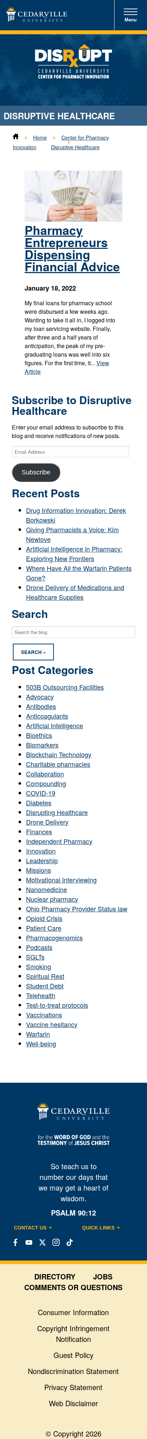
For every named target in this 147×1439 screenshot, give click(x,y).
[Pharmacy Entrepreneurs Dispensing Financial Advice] (73, 218)
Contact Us (30, 1228)
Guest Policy (73, 1355)
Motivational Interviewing (61, 879)
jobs (102, 1276)
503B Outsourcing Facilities (65, 686)
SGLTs (35, 956)
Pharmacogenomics (54, 937)
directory (54, 1276)
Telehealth (40, 995)
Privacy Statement (73, 1387)
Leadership (42, 860)
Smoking (38, 966)
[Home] (16, 137)
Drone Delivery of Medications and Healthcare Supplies (75, 592)
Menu (131, 19)
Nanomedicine (46, 889)
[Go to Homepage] (36, 19)
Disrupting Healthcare (57, 812)
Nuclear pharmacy (52, 899)
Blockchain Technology (58, 754)
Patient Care (43, 927)
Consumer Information (73, 1312)
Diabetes (38, 802)
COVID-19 (40, 793)
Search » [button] (33, 652)
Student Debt (45, 985)
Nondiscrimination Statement (73, 1371)
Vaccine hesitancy (51, 1024)
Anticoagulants (47, 715)
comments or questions (73, 1287)
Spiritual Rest (45, 976)
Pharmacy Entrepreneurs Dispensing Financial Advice (72, 248)
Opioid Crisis (44, 918)
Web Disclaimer (73, 1403)
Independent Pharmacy (59, 841)
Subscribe (36, 472)
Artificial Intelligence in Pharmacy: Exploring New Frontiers (74, 553)
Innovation (41, 850)
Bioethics (39, 735)
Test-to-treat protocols (57, 1005)
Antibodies (41, 706)
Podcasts (39, 947)
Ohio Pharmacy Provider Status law (76, 908)
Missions (38, 870)
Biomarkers (42, 744)
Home (40, 137)
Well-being (41, 1043)
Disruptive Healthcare (75, 147)
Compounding (46, 783)
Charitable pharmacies (58, 764)
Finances (39, 831)
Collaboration (45, 773)
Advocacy (40, 696)
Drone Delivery (47, 821)
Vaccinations (44, 1014)
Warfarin (38, 1033)
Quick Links (98, 1228)
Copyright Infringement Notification (73, 1333)
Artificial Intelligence (54, 725)
